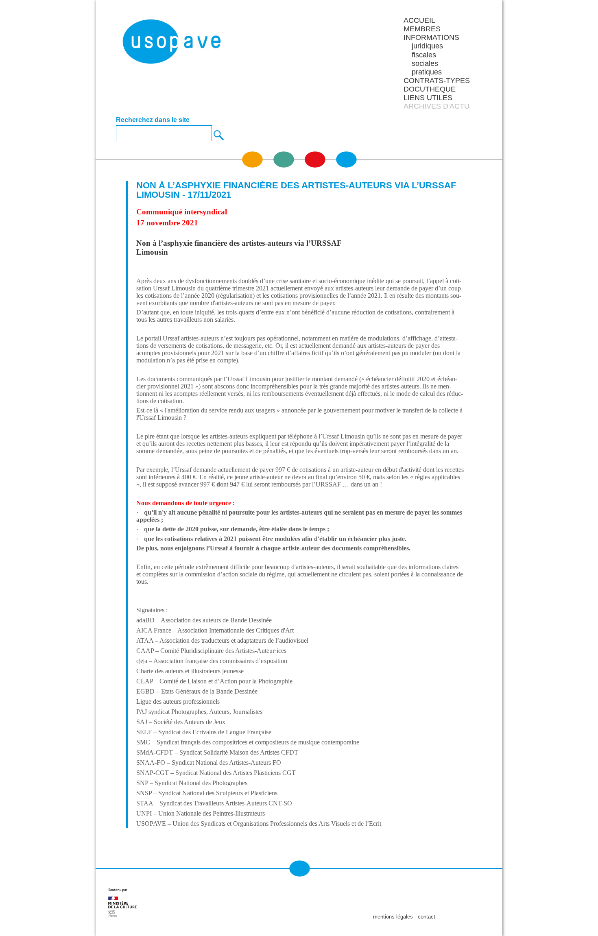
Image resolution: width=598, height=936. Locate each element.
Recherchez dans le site (153, 120)
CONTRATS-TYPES (437, 80)
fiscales (424, 55)
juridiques (427, 46)
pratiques (427, 72)
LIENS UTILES (428, 98)
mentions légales (393, 917)
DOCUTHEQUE (430, 89)
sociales (425, 63)
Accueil (419, 20)
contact (426, 917)
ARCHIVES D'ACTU (436, 106)
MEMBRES (422, 29)
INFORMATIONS (431, 37)
